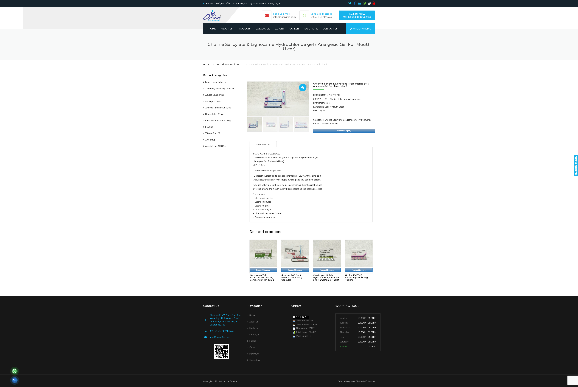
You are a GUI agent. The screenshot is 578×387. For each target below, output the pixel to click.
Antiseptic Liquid (213, 101)
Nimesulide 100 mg (214, 114)
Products (244, 28)
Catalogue (263, 28)
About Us (227, 28)
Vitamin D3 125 (212, 133)
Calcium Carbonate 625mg (218, 120)
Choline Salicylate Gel (335, 119)
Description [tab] (263, 144)
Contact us (330, 28)
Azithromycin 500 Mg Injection (220, 88)
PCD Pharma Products (228, 64)
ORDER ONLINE (362, 28)
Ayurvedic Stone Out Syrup (218, 107)
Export (279, 28)
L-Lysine (209, 126)
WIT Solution (369, 381)
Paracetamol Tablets (215, 82)
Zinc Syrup (210, 139)
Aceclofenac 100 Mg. (215, 146)
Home (212, 28)
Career (294, 28)
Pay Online (311, 28)
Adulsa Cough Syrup (215, 94)
